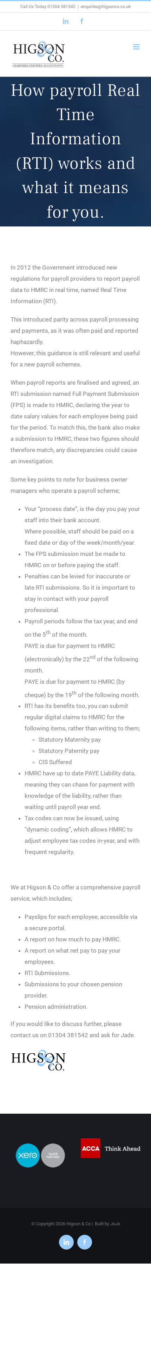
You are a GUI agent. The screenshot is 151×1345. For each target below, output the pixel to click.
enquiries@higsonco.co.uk (106, 6)
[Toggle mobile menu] (136, 47)
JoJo (115, 1223)
